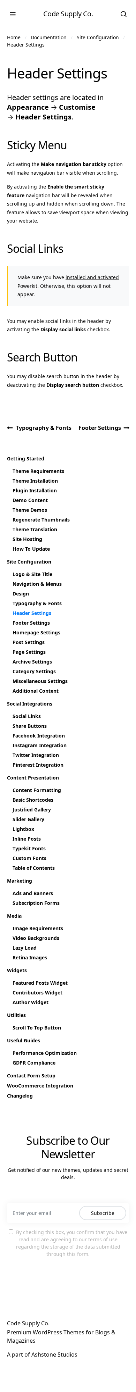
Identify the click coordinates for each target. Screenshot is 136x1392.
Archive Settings (32, 661)
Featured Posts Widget (40, 983)
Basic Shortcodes (33, 800)
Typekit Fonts (29, 848)
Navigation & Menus (37, 584)
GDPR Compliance (34, 1062)
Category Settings (34, 671)
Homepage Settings (36, 632)
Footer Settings (99, 428)
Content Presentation (33, 777)
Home (14, 37)
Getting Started (25, 458)
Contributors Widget (37, 992)
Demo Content (30, 500)
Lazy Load (25, 947)
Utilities (16, 1015)
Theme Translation (35, 529)
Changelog (20, 1095)
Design (21, 593)
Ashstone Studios (54, 1354)
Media (14, 915)
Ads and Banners (33, 893)
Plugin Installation (35, 490)
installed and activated (92, 277)
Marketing (19, 880)
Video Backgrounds (36, 938)
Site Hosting (27, 539)
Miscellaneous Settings (40, 681)
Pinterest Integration (38, 764)
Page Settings (29, 652)
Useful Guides (23, 1040)
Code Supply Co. (68, 13)
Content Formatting (37, 790)
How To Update (31, 548)
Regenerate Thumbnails (41, 519)
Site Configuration (98, 37)
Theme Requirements (38, 471)
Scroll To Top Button (37, 1027)
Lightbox (23, 829)
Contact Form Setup (31, 1075)
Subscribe (102, 1213)
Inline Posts (27, 838)
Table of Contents (34, 868)
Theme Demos (30, 510)
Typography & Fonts (43, 428)
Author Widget (30, 1002)
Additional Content (36, 690)
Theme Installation (35, 480)
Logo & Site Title (32, 574)
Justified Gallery (32, 809)
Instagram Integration (40, 745)
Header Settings (26, 44)
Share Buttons (30, 726)
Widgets (17, 970)
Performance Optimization (45, 1053)
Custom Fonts (29, 858)
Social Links (27, 716)
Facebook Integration (39, 735)
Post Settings (29, 642)
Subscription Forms (36, 903)
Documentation (49, 37)
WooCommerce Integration (40, 1085)
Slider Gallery (28, 819)
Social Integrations (29, 703)
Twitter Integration (36, 755)
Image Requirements (38, 928)
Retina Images (30, 957)
